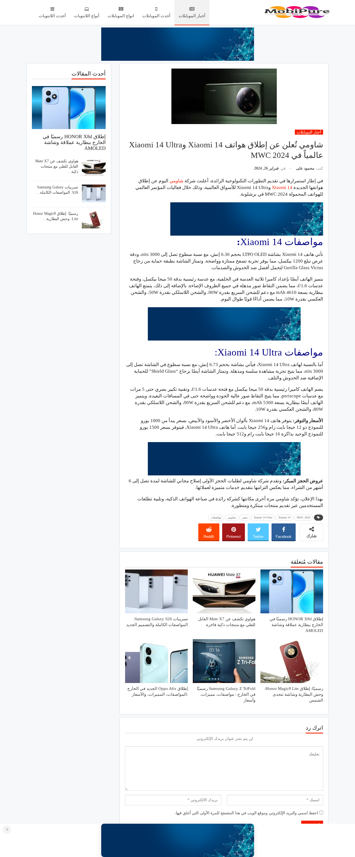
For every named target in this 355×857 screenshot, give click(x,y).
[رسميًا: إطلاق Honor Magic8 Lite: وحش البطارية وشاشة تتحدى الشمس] (291, 661)
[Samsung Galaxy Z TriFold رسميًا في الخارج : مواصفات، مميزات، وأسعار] (224, 661)
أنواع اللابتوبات (86, 16)
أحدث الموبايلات (156, 16)
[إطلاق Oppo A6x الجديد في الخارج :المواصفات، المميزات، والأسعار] (156, 661)
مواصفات (216, 517)
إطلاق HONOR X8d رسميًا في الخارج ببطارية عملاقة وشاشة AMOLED (74, 142)
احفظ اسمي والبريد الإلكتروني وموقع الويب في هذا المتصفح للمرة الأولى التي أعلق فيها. (246, 813)
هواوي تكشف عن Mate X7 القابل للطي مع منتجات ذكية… (56, 166)
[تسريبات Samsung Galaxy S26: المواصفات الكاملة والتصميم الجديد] (156, 591)
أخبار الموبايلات (192, 16)
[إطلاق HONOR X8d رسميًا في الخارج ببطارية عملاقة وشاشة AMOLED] (291, 591)
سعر (244, 517)
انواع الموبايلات (121, 16)
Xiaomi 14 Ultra (263, 517)
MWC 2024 (303, 517)
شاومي (175, 180)
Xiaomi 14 (282, 187)
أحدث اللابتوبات (52, 16)
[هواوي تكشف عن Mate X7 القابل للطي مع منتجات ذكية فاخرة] (224, 591)
